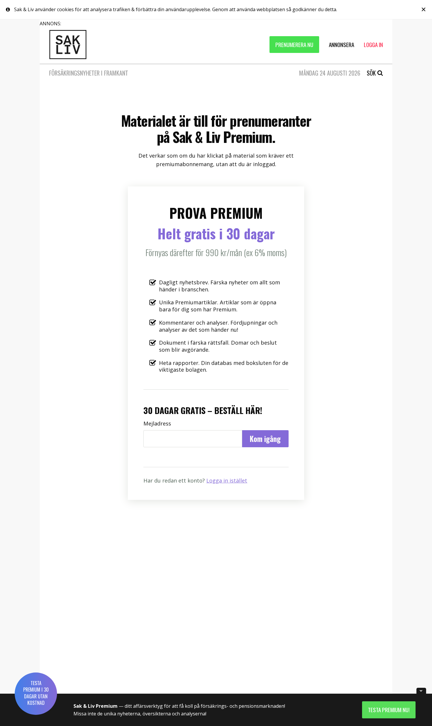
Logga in (373, 44)
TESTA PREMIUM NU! (389, 709)
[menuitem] (294, 44)
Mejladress (157, 423)
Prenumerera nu (294, 44)
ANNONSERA (341, 44)
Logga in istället (226, 480)
